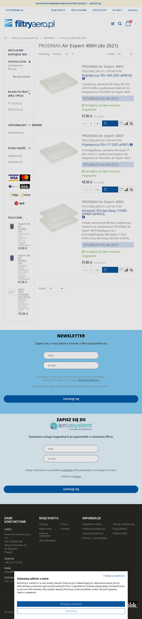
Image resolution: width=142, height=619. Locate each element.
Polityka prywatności (114, 575)
